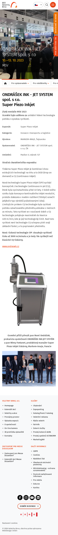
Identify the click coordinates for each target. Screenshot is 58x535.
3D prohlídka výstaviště (14, 432)
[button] (38, 5)
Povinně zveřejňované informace (42, 475)
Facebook (20, 497)
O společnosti (10, 424)
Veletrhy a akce (11, 413)
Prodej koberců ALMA (42, 432)
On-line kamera (11, 428)
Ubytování (37, 406)
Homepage (9, 406)
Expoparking (38, 409)
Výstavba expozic (12, 421)
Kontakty (8, 436)
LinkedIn (38, 497)
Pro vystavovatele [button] (19, 83)
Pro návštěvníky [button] (40, 83)
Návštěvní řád (39, 459)
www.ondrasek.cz (10, 246)
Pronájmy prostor (12, 417)
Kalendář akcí (10, 409)
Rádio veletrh (38, 421)
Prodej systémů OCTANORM (44, 436)
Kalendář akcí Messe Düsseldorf (13, 460)
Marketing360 (38, 439)
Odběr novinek (28, 506)
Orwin (14, 531)
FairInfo (36, 424)
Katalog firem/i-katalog (43, 413)
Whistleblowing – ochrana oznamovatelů (44, 469)
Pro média (37, 480)
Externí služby (39, 428)
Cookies (36, 455)
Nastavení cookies (9, 523)
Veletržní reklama (40, 417)
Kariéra (36, 488)
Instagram (26, 497)
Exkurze (36, 484)
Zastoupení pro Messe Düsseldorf (14, 454)
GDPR (35, 451)
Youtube (32, 497)
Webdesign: (7, 531)
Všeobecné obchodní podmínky (42, 463)
